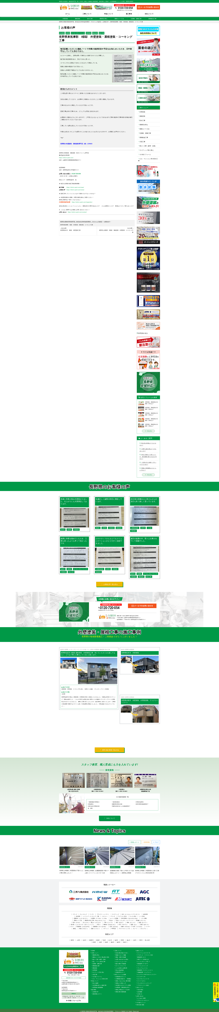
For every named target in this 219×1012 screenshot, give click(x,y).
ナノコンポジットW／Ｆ (143, 961)
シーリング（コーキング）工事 (91, 916)
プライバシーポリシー (143, 1000)
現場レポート (135, 842)
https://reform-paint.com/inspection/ (82, 202)
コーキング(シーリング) (78, 33)
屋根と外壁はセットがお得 (122, 989)
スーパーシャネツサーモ (143, 953)
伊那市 (94, 942)
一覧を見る (149, 431)
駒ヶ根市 (147, 940)
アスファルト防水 (122, 916)
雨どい (99, 924)
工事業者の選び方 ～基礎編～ (124, 979)
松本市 (63, 529)
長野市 (72, 940)
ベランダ (112, 916)
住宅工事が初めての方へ (122, 953)
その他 (149, 528)
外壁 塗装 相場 (140, 1005)
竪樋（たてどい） (95, 928)
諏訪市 (112, 942)
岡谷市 (125, 942)
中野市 (141, 940)
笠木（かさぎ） (77, 922)
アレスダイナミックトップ (144, 983)
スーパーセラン (141, 981)
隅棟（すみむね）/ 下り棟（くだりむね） (132, 926)
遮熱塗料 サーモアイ (142, 963)
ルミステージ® (141, 976)
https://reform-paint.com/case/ (75, 187)
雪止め (111, 920)
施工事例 (93, 989)
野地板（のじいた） (141, 920)
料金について (94, 981)
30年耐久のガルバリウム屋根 (123, 985)
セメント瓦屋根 (114, 918)
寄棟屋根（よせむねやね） (83, 926)
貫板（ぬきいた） (145, 924)
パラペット (106, 928)
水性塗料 (78, 916)
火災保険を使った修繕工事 (99, 985)
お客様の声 (95, 992)
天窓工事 (142, 142)
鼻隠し (75, 928)
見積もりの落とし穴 (121, 983)
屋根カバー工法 (119, 18)
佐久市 (110, 940)
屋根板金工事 (152, 18)
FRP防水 (113, 928)
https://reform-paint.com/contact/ (77, 212)
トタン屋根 (144, 918)
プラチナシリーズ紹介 (143, 985)
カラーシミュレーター (121, 961)
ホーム (67, 14)
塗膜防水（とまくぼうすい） (81, 918)
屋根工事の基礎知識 (121, 992)
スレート (135, 928)
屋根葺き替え (104, 18)
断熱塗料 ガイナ (141, 957)
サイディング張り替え (147, 150)
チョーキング (83, 914)
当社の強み (140, 989)
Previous (58, 860)
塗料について (139, 950)
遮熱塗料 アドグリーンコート (145, 970)
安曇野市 (91, 940)
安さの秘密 (95, 983)
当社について (110, 818)
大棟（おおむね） (114, 926)
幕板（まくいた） (131, 922)
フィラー (92, 914)
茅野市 (122, 940)
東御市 (98, 528)
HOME (93, 950)
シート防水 (142, 916)
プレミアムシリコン (142, 968)
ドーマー (148, 926)
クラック (75, 914)
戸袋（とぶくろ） (108, 922)
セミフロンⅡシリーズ (143, 979)
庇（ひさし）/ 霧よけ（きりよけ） (92, 922)
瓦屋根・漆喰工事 (136, 18)
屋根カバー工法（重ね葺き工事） (101, 957)
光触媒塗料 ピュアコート (144, 972)
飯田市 (118, 942)
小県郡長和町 (134, 528)
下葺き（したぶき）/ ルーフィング (124, 920)
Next (161, 860)
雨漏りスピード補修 (121, 955)
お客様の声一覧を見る (111, 584)
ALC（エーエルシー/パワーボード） (131, 914)
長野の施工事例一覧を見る (110, 750)
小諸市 (100, 942)
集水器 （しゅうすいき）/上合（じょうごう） (83, 924)
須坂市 (106, 942)
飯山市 (128, 940)
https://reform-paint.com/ (66, 157)
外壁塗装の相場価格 (98, 987)
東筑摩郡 (61, 33)
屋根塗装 (77, 18)
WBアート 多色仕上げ (143, 959)
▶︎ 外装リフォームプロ (73, 1000)
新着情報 (147, 842)
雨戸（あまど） (120, 922)
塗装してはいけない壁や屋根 (123, 981)
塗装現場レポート (97, 994)
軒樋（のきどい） (83, 928)
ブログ (156, 842)
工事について (118, 950)
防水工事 (90, 18)
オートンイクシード (121, 966)
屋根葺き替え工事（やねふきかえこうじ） (96, 920)
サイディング (115, 914)
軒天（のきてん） (123, 924)
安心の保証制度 (120, 970)
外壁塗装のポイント (121, 976)
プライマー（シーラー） (103, 914)
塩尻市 (63, 569)
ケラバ (72, 926)
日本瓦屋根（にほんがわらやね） (129, 918)
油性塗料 (145, 914)
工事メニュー (94, 953)
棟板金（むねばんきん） (110, 924)
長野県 (68, 33)
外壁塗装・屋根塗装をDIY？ (123, 987)
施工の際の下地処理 (121, 963)
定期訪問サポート (120, 972)
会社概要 (139, 992)
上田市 (78, 940)
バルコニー (105, 916)
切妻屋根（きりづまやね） (100, 926)
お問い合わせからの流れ (122, 959)
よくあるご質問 (141, 998)
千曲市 (104, 940)
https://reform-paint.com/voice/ (75, 190)
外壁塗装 (65, 18)
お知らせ (139, 994)
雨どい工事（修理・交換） (148, 146)
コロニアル (143, 928)
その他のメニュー (141, 1002)
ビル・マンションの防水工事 (100, 979)
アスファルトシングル (124, 928)
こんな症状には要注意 (121, 968)
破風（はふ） (134, 924)
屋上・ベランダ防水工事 (99, 961)
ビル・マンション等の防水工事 (148, 160)
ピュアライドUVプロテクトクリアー (146, 974)
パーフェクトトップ (142, 966)
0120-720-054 (125, 8)
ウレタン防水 (132, 916)
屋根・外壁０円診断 (121, 957)
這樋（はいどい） (143, 922)
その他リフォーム (145, 154)
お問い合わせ (139, 996)
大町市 (134, 940)
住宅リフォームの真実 (120, 974)
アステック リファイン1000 (145, 955)
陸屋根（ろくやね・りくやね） (99, 918)
